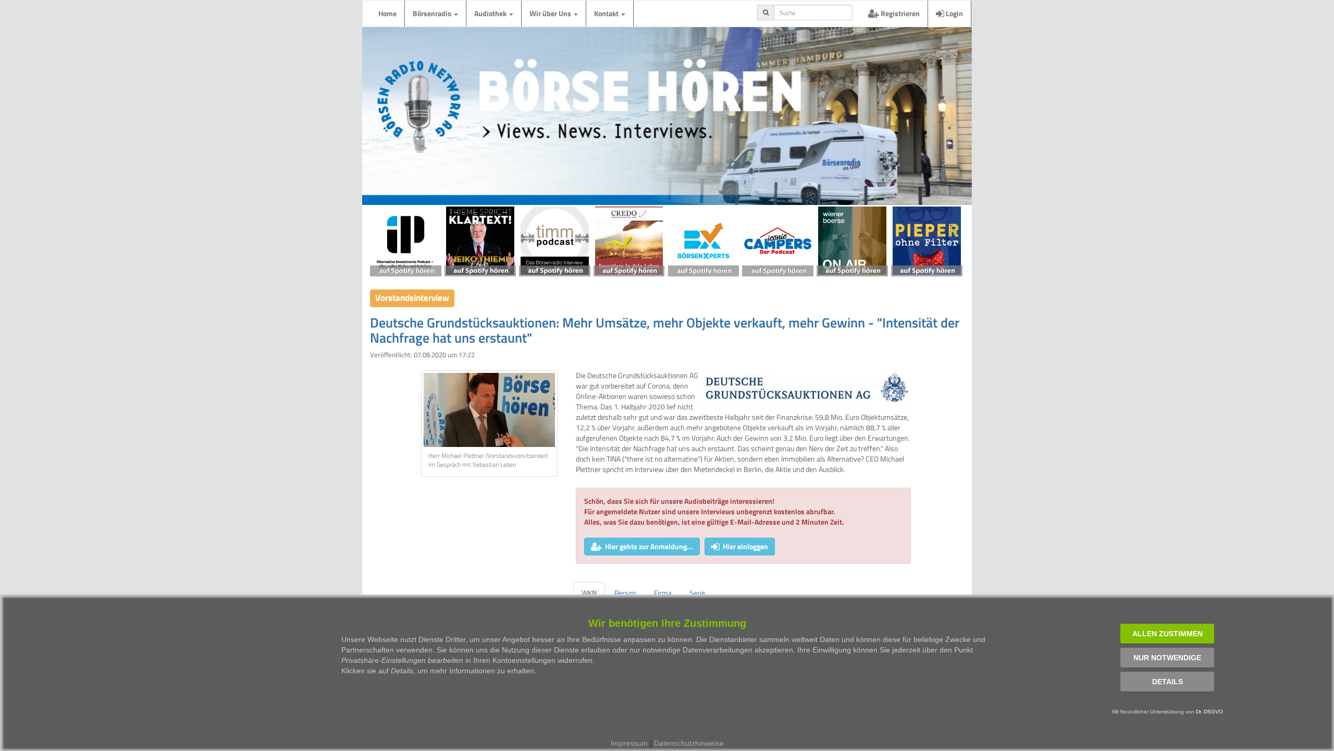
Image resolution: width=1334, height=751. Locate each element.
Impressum (629, 743)
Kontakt (607, 13)
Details (1167, 681)
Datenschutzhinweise (689, 743)
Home (387, 13)
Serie (697, 592)
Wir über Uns (551, 13)
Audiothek (491, 13)
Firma (663, 592)
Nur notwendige (1167, 657)
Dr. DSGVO (1209, 711)
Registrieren (899, 13)
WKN (589, 592)
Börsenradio (433, 13)
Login (953, 13)
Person (625, 592)
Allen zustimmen (1167, 633)
